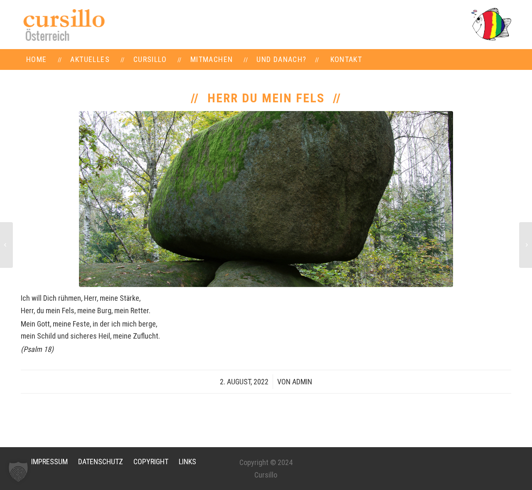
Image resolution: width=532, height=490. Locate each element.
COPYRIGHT (150, 461)
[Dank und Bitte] (6, 245)
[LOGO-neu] (63, 24)
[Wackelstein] (266, 199)
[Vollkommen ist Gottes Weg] (525, 245)
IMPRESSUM (49, 461)
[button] (18, 471)
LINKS (187, 461)
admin (302, 381)
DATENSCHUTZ (100, 461)
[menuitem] (36, 59)
